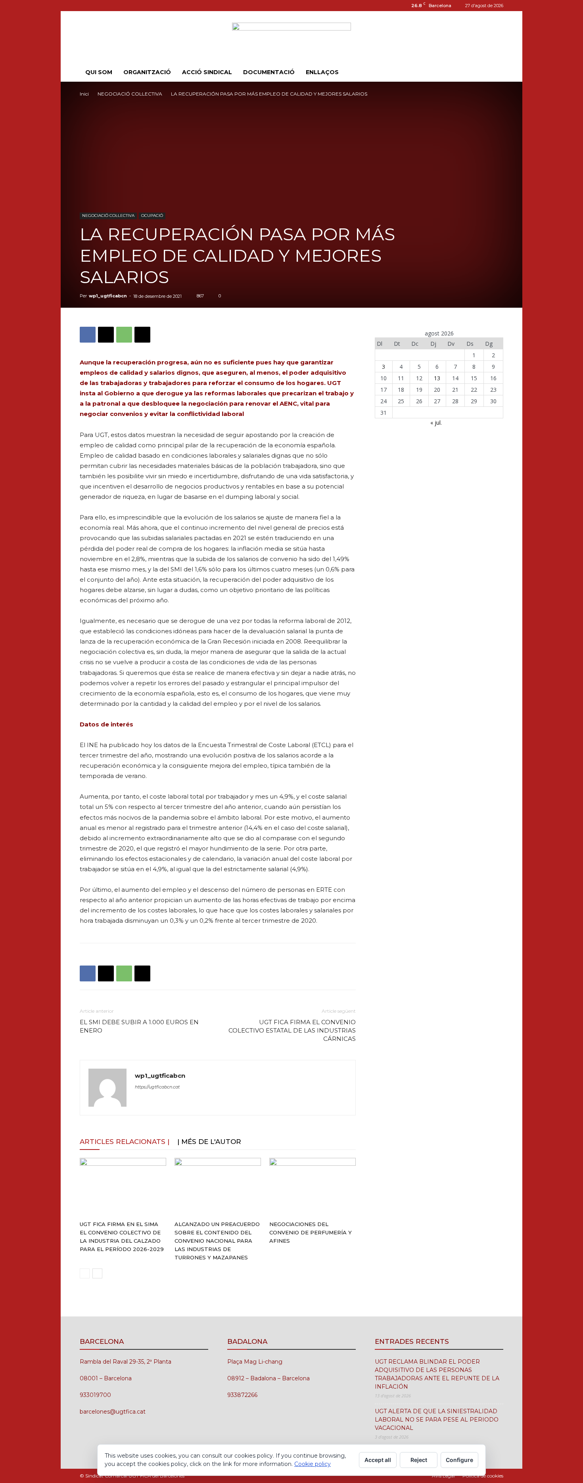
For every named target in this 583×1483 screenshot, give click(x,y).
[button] (493, 73)
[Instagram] (86, 5)
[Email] (142, 335)
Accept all (377, 1459)
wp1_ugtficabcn (108, 296)
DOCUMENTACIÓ (269, 72)
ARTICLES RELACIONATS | (124, 1142)
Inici (84, 94)
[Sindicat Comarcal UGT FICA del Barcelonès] (291, 37)
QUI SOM (98, 72)
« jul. (436, 422)
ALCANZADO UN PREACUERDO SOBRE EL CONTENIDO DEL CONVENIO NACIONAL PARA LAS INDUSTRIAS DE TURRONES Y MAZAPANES (217, 1241)
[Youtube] (112, 5)
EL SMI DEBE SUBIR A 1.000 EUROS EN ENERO (139, 1026)
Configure (459, 1459)
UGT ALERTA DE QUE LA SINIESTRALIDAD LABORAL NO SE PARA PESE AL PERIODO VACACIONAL (437, 1419)
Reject (418, 1459)
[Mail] (99, 5)
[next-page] (97, 1273)
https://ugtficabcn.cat (157, 1087)
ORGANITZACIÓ (147, 72)
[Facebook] (88, 335)
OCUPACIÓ (152, 215)
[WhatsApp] (124, 335)
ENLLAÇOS (322, 72)
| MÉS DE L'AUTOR (209, 1142)
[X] (106, 335)
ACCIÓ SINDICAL (207, 72)
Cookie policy (312, 1464)
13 (437, 378)
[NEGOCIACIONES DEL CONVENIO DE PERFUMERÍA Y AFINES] (312, 1187)
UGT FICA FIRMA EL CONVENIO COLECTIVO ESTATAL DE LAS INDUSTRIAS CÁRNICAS (292, 1030)
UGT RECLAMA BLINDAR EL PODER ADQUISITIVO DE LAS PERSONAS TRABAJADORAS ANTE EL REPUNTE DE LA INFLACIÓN (437, 1374)
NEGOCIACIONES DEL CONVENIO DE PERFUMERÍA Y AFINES (310, 1232)
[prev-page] (85, 1273)
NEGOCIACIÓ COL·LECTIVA (130, 94)
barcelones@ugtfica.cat (113, 1411)
